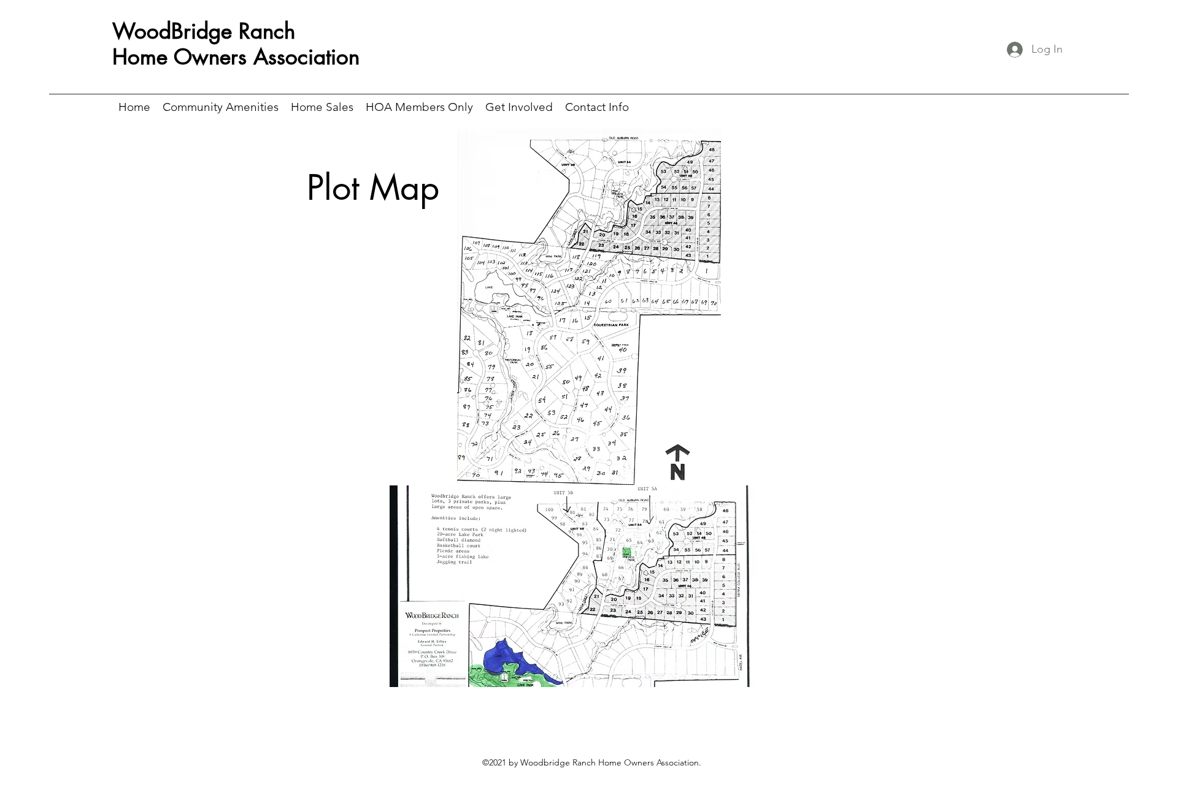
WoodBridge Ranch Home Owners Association (236, 43)
